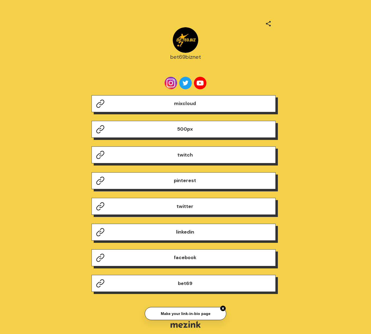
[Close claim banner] (223, 308)
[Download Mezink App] (186, 324)
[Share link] (268, 23)
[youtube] (200, 83)
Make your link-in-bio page (185, 314)
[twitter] (185, 83)
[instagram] (171, 83)
